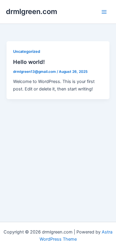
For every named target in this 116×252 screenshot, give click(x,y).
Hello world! (29, 62)
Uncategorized (26, 51)
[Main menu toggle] (104, 12)
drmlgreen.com (31, 11)
